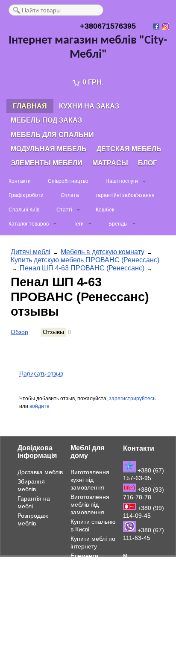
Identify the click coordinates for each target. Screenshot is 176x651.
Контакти (20, 181)
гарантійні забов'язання (125, 195)
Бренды (118, 224)
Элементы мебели (46, 163)
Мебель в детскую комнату (102, 251)
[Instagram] (166, 26)
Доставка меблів (40, 472)
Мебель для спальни (52, 134)
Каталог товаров (29, 224)
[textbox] (56, 10)
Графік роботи (26, 195)
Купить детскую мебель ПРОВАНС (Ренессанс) (85, 260)
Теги (78, 224)
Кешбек (105, 210)
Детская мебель (129, 148)
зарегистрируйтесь (132, 399)
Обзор (19, 331)
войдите (39, 406)
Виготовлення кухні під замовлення (89, 480)
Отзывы (53, 331)
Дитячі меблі (30, 251)
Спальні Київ (24, 210)
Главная (30, 106)
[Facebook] (157, 26)
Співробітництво (68, 181)
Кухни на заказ (89, 106)
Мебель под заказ (46, 120)
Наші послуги (122, 181)
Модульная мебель (49, 148)
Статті (64, 210)
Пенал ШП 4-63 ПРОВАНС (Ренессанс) (82, 268)
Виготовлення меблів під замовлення (89, 504)
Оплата (70, 195)
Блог (147, 163)
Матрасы (110, 163)
